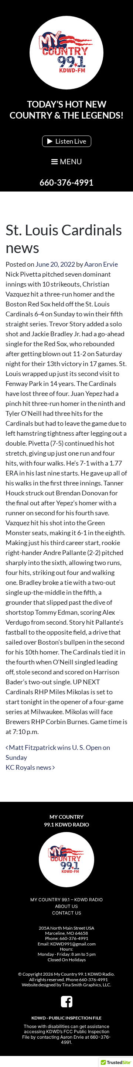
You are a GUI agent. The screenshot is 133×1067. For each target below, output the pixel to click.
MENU (70, 161)
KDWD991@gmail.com (73, 944)
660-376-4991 (66, 182)
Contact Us (66, 913)
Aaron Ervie (101, 264)
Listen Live (70, 141)
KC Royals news (29, 767)
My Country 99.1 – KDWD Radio (66, 899)
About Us (66, 906)
